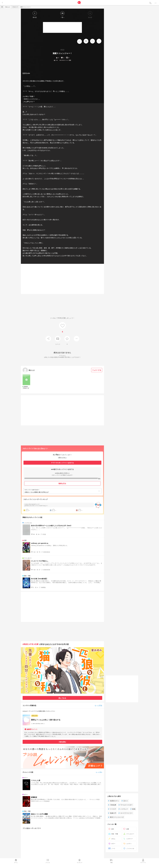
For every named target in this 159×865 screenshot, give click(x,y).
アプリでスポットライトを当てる (62, 463)
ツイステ (112, 809)
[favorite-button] (92, 41)
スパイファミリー (125, 813)
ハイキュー (123, 809)
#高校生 (26, 644)
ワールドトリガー (125, 805)
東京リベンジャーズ (116, 817)
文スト (125, 801)
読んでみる (62, 698)
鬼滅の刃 (112, 813)
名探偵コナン (113, 801)
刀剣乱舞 (112, 805)
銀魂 (133, 809)
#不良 (31, 644)
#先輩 (36, 644)
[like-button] (99, 41)
